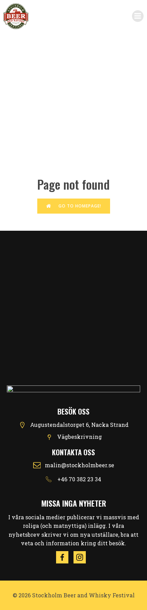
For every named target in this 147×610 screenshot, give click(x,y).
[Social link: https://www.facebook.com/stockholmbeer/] (65, 557)
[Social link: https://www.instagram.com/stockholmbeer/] (82, 557)
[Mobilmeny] (138, 16)
